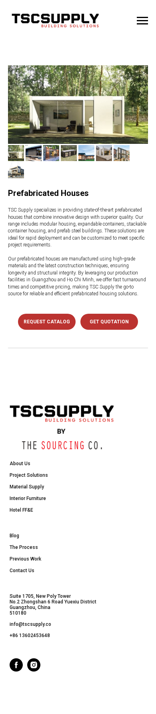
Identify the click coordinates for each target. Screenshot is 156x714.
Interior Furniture (28, 498)
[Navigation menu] (142, 21)
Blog (14, 536)
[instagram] (33, 669)
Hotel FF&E (21, 510)
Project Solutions (29, 475)
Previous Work (25, 559)
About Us (20, 463)
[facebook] (16, 669)
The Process (24, 547)
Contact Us (22, 570)
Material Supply (27, 487)
